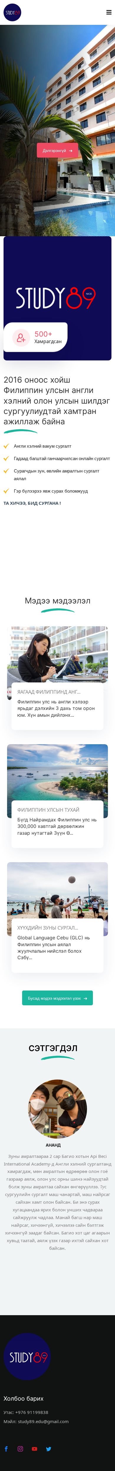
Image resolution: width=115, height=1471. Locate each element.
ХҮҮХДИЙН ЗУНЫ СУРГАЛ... (47, 928)
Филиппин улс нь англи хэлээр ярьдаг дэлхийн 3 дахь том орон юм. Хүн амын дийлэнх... (56, 708)
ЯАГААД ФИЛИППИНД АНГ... (48, 692)
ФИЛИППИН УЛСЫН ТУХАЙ (48, 810)
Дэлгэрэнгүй (55, 174)
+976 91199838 (31, 1412)
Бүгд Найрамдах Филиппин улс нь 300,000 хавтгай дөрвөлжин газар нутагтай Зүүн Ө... (57, 826)
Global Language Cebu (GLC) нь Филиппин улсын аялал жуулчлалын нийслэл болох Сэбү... (53, 947)
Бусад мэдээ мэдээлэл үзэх (55, 998)
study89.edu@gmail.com (43, 1421)
